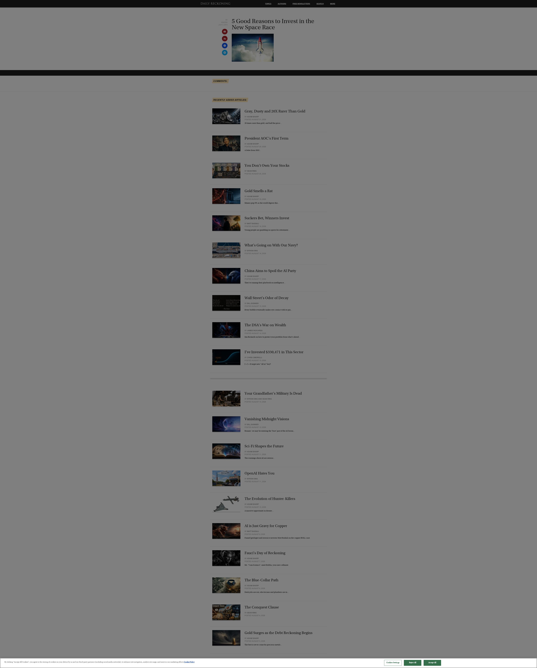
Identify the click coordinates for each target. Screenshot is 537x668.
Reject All (412, 663)
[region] (268, 663)
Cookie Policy (189, 662)
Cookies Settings (392, 663)
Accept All (432, 663)
